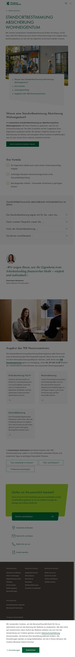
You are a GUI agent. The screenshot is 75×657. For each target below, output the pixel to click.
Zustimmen (30, 650)
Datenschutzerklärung (51, 633)
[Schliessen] (70, 624)
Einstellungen (14, 650)
